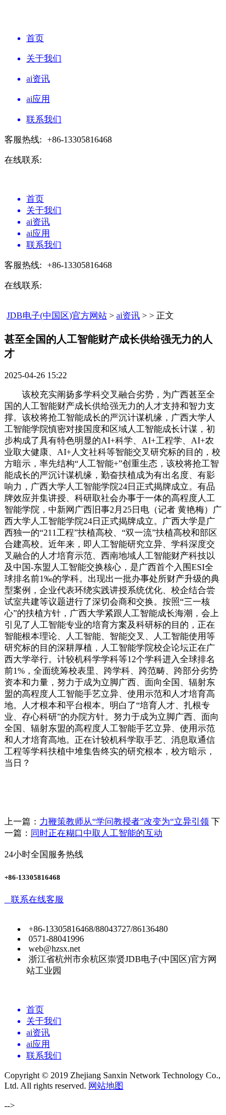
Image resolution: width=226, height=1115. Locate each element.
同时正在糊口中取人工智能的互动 (96, 833)
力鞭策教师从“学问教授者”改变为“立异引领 (124, 821)
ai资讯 (128, 315)
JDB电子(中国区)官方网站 (57, 315)
